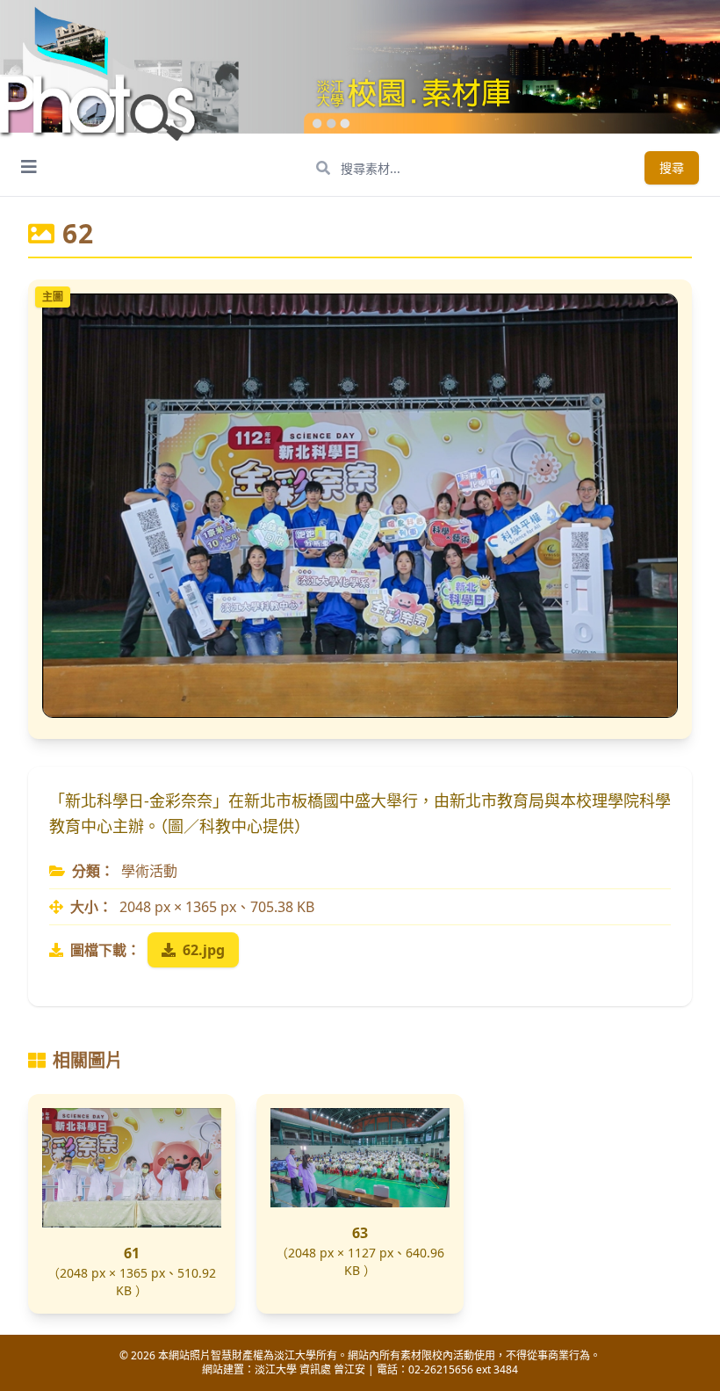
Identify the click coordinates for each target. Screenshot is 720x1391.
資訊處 (315, 1369)
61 (132, 1253)
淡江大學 (276, 1369)
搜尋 (671, 167)
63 (360, 1232)
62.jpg (204, 950)
